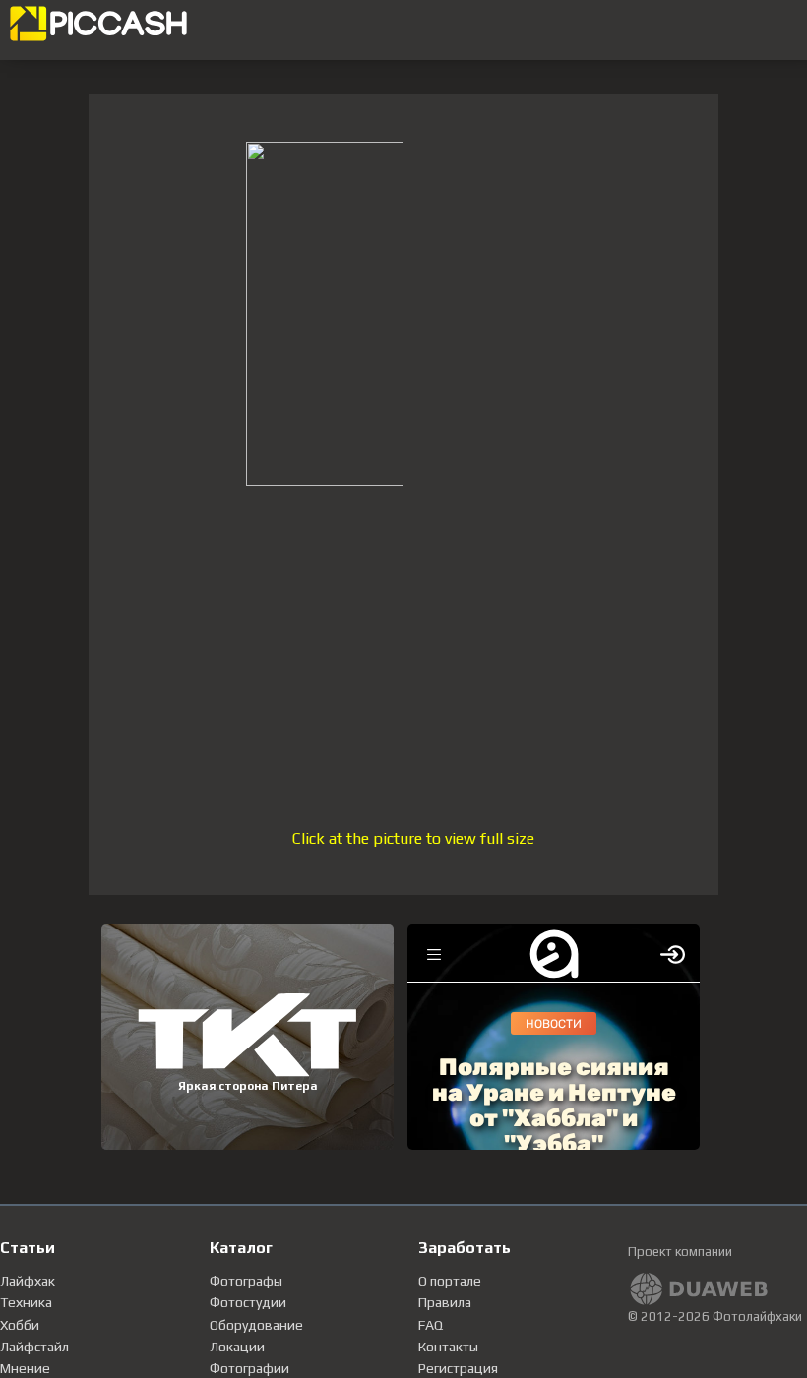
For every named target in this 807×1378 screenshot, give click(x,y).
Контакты (448, 1346)
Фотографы (246, 1280)
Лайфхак (27, 1280)
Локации (237, 1346)
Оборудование (256, 1325)
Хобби (19, 1325)
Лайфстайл (34, 1346)
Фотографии (249, 1368)
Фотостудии (248, 1302)
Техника (26, 1302)
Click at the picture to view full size (413, 838)
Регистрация (458, 1368)
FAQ (430, 1325)
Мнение (25, 1368)
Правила (444, 1302)
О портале (449, 1280)
